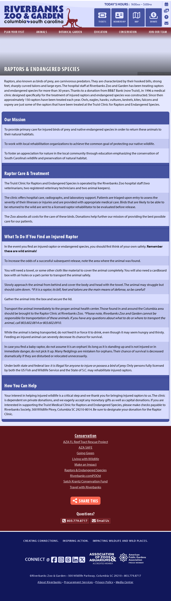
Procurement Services (78, 582)
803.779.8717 (77, 521)
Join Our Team (158, 32)
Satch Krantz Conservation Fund (85, 481)
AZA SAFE (85, 447)
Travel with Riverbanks (85, 487)
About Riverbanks (50, 582)
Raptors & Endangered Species (85, 470)
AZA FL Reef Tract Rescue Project (85, 442)
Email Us (103, 521)
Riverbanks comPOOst (85, 476)
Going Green (85, 453)
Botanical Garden (70, 32)
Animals (41, 32)
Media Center (124, 582)
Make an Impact (85, 464)
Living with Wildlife (85, 459)
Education (100, 32)
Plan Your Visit (14, 32)
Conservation (128, 32)
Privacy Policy (104, 582)
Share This (88, 500)
